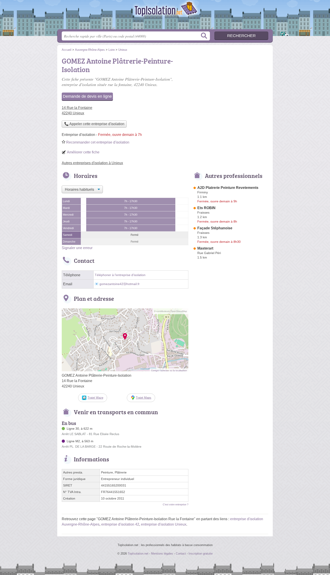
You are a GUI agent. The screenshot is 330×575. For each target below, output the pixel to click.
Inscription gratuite (201, 553)
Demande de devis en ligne (87, 96)
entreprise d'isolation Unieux (163, 524)
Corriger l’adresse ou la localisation (169, 370)
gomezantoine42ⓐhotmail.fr (119, 284)
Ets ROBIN (206, 208)
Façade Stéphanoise (214, 228)
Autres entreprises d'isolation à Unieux (92, 163)
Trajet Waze (95, 397)
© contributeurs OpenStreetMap (170, 311)
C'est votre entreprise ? (175, 504)
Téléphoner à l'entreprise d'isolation (120, 275)
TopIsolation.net (165, 16)
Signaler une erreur (77, 248)
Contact (181, 553)
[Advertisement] (230, 86)
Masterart (205, 248)
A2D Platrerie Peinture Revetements (227, 188)
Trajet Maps (143, 397)
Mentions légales (162, 553)
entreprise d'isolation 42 (120, 524)
